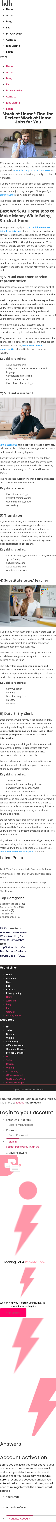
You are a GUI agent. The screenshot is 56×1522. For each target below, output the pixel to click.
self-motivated (7, 194)
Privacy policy (14, 33)
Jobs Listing (13, 45)
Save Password (18, 1153)
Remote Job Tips (9, 907)
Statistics (5, 910)
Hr (7, 1026)
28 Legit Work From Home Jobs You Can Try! (23, 882)
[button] (28, 57)
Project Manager (15, 1052)
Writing (10, 1037)
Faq (8, 27)
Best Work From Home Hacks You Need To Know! (25, 868)
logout (20, 1102)
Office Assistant (15, 1045)
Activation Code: (16, 1507)
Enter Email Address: (18, 1120)
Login (9, 51)
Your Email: (12, 1497)
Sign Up (34, 1147)
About (10, 15)
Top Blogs (5, 913)
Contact (11, 39)
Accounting (12, 1041)
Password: (12, 1130)
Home (9, 9)
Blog (9, 21)
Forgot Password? (17, 1147)
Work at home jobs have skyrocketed (32, 170)
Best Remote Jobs (10, 903)
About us (11, 978)
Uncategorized (8, 916)
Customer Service (15, 1049)
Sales (9, 1030)
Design (10, 1034)
